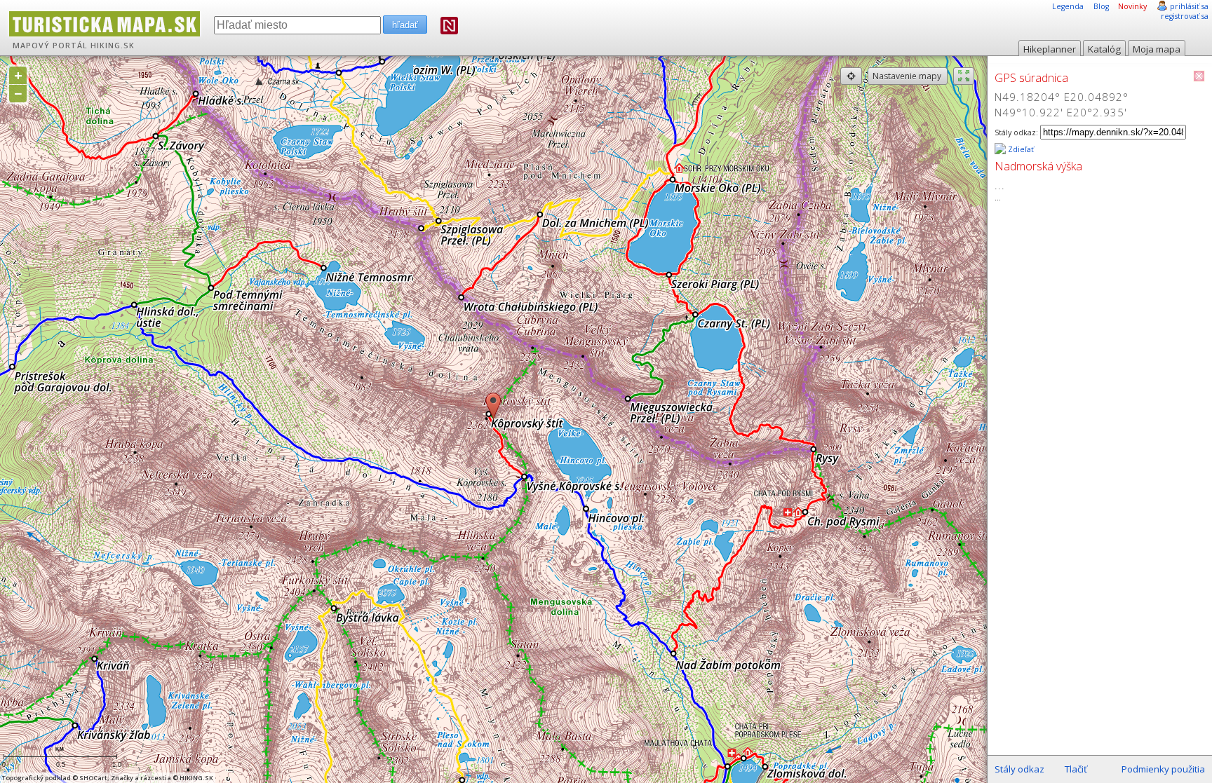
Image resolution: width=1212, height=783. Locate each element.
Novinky (1132, 6)
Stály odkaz (1019, 769)
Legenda (1068, 6)
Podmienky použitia (1163, 769)
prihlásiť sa (1189, 6)
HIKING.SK (112, 45)
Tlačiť (1076, 769)
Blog (1101, 6)
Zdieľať (1020, 149)
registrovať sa (1184, 16)
